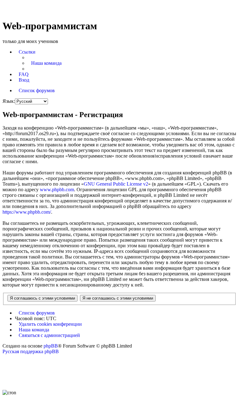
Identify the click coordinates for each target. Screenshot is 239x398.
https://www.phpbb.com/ (26, 212)
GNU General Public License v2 (116, 184)
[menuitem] (44, 63)
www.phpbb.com (57, 189)
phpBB (51, 345)
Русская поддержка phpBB (30, 351)
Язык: (8, 101)
